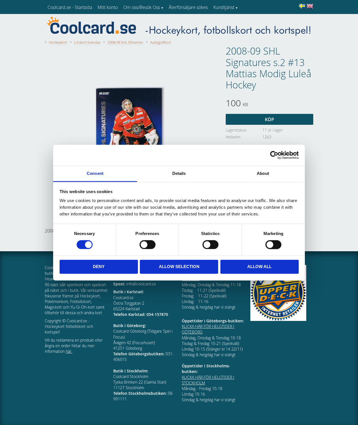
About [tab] (263, 173)
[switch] (148, 244)
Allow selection (179, 266)
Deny (99, 266)
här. (69, 351)
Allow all (259, 266)
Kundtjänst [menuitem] (223, 7)
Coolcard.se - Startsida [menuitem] (70, 7)
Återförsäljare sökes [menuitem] (188, 7)
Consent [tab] (95, 173)
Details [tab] (179, 173)
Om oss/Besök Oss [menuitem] (141, 7)
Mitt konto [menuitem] (108, 7)
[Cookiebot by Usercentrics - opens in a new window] (274, 155)
